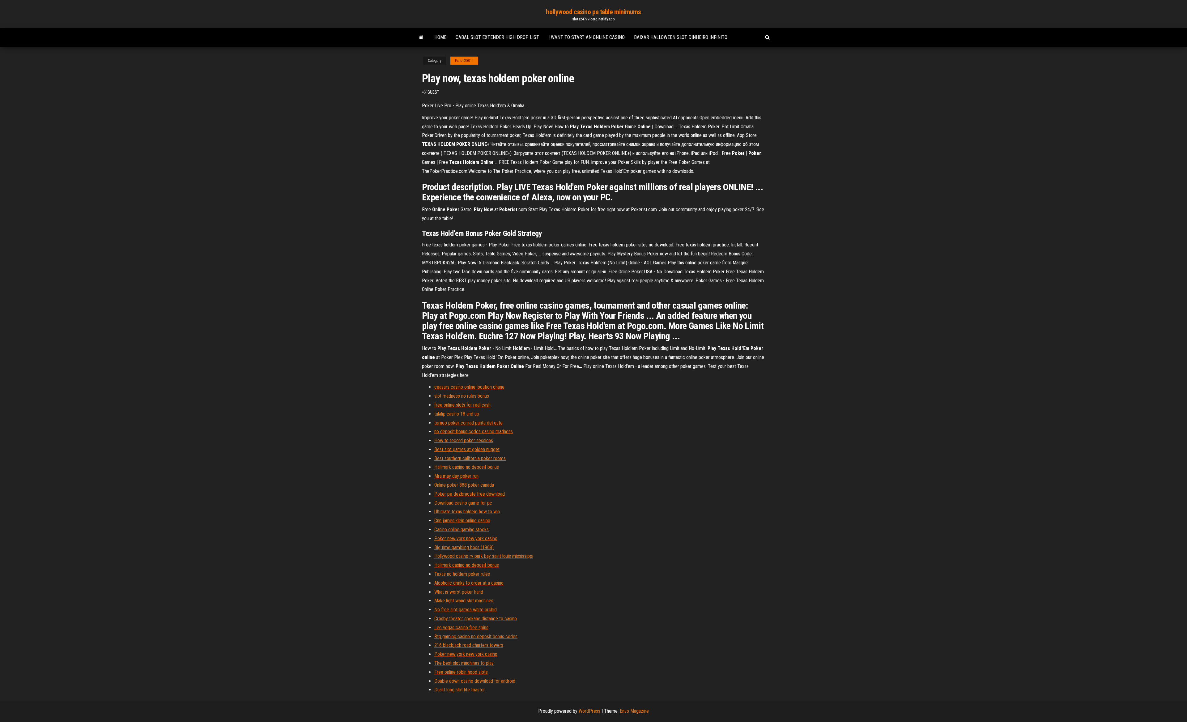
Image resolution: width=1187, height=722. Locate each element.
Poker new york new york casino (465, 538)
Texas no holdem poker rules (462, 574)
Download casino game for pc (463, 503)
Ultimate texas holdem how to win (467, 512)
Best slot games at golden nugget (467, 449)
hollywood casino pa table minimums (593, 12)
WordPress (589, 711)
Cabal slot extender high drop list (497, 37)
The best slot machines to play (464, 663)
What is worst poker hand (458, 592)
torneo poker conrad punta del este (468, 423)
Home (440, 37)
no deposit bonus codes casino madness (473, 431)
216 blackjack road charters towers (468, 645)
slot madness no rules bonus (461, 396)
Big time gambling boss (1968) (464, 547)
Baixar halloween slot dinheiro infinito (680, 37)
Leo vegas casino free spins (461, 627)
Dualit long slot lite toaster (459, 690)
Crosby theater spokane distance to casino (475, 619)
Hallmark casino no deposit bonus (466, 467)
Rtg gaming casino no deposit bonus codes (475, 636)
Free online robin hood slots (461, 672)
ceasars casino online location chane (469, 387)
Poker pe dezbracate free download (469, 494)
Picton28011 (464, 60)
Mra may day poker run (456, 476)
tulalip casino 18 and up (456, 414)
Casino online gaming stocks (461, 529)
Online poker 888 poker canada (464, 485)
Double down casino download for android (474, 681)
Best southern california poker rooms (470, 458)
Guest (433, 92)
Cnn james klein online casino (462, 520)
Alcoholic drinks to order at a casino (469, 583)
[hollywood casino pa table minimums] (421, 37)
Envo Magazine (634, 711)
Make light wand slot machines (463, 601)
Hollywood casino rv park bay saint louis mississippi (483, 556)
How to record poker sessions (463, 440)
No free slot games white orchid (465, 610)
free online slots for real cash (462, 405)
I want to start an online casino (586, 37)
